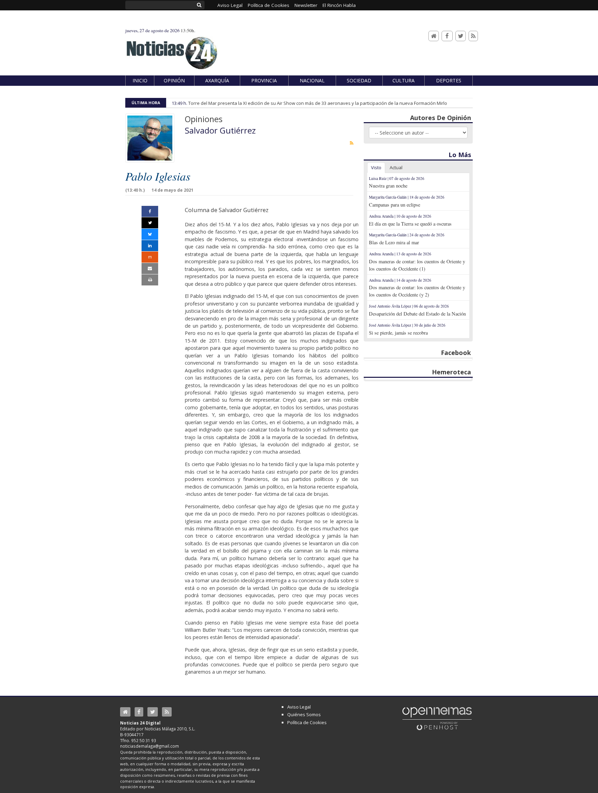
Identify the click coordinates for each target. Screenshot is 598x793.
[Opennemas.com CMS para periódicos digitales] (437, 718)
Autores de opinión (440, 117)
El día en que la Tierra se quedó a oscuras (410, 223)
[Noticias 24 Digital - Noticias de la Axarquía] (171, 50)
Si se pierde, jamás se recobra (398, 332)
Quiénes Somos (304, 714)
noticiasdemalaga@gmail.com (149, 746)
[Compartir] (150, 211)
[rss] (351, 143)
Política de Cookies (307, 722)
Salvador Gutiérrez (220, 130)
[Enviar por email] (150, 268)
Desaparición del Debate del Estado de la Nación (417, 313)
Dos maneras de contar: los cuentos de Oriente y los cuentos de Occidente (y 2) (417, 291)
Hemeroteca (451, 372)
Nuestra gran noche (388, 185)
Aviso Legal (299, 707)
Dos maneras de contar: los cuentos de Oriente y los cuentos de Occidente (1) (417, 265)
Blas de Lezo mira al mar (394, 242)
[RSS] (473, 36)
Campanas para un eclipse (394, 204)
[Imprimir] (150, 279)
